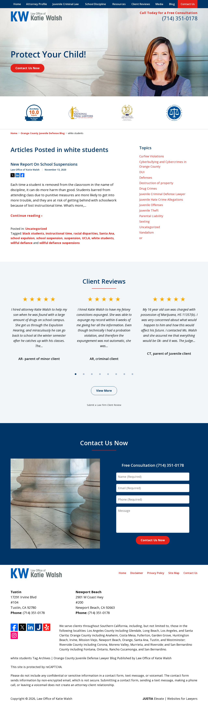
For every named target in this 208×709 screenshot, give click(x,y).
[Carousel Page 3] (92, 374)
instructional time (59, 233)
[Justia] (38, 627)
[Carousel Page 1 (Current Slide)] (76, 374)
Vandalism (146, 232)
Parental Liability (151, 216)
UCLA (86, 238)
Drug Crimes (148, 188)
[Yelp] (46, 627)
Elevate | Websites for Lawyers (170, 699)
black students (33, 233)
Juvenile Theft (149, 210)
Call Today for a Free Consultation (168, 13)
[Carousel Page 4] (100, 374)
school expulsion (23, 238)
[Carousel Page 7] (124, 374)
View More (104, 390)
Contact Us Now (27, 68)
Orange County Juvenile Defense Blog (43, 133)
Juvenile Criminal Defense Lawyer (162, 194)
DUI (141, 172)
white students (102, 238)
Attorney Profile (36, 4)
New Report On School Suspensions (44, 164)
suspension (72, 238)
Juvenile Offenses (151, 205)
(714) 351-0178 (179, 18)
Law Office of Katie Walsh (54, 699)
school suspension (49, 238)
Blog (172, 4)
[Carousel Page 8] (132, 374)
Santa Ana (106, 233)
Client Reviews (140, 4)
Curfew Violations (151, 156)
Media (159, 4)
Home (17, 4)
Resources (119, 4)
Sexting (144, 221)
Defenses (145, 177)
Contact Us (188, 4)
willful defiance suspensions (59, 243)
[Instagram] (14, 635)
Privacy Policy (155, 573)
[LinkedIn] (30, 627)
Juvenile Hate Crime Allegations (161, 199)
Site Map (173, 573)
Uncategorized (36, 229)
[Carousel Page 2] (84, 374)
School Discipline (95, 4)
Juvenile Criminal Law (65, 4)
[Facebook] (14, 627)
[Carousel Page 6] (116, 374)
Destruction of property (156, 183)
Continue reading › (26, 215)
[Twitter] (22, 627)
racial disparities (86, 233)
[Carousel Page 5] (108, 374)
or (140, 238)
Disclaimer (136, 573)
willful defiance (21, 243)
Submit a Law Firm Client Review (104, 404)
